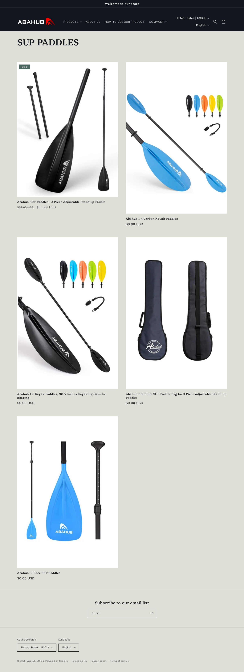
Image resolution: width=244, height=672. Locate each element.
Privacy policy (99, 661)
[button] (72, 22)
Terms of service (119, 661)
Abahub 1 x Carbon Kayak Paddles (152, 218)
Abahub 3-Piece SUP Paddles (38, 573)
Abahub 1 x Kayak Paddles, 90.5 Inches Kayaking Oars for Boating (61, 395)
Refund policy (79, 661)
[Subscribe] (152, 613)
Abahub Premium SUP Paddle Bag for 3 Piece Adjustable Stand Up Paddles (176, 395)
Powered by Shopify (56, 661)
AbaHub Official (36, 661)
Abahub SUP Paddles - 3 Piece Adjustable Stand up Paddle (61, 202)
